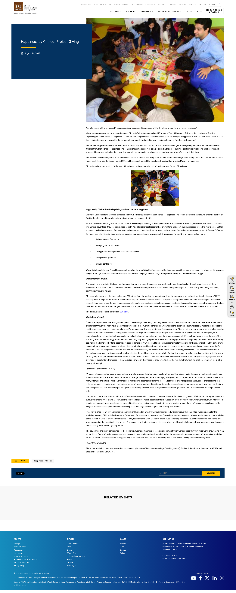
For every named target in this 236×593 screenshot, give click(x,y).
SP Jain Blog (71, 553)
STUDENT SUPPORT (122, 5)
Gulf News (124, 312)
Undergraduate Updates (76, 556)
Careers (182, 5)
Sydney (123, 553)
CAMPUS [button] (130, 11)
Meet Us (203, 5)
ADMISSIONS (86, 5)
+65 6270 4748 (172, 555)
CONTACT (193, 5)
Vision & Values (20, 547)
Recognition (18, 550)
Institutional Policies (21, 562)
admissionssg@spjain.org (178, 558)
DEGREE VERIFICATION (102, 5)
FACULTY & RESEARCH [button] (169, 11)
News (69, 547)
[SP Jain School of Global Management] (25, 8)
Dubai (122, 547)
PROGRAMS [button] (147, 11)
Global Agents (72, 566)
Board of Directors (21, 556)
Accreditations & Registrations (25, 559)
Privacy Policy (19, 566)
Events (69, 550)
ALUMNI (173, 5)
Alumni (69, 559)
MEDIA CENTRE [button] (194, 11)
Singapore (124, 550)
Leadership (18, 553)
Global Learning (73, 544)
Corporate (162, 5)
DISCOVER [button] (115, 11)
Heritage (17, 544)
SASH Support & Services (143, 5)
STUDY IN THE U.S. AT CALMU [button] (214, 11)
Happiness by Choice (43, 461)
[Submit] (220, 4)
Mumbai (123, 544)
